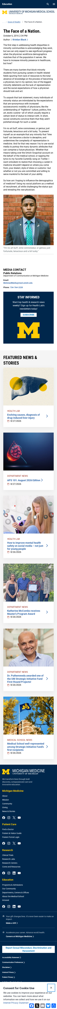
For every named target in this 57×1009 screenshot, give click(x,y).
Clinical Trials (7, 855)
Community (7, 804)
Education (7, 879)
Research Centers (9, 863)
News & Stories (8, 811)
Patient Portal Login (10, 837)
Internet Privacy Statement (16, 1003)
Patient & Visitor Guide (11, 833)
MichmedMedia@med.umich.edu (18, 283)
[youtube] (19, 818)
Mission (5, 800)
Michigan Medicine (13, 790)
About (4, 796)
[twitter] (14, 818)
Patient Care (9, 824)
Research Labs (8, 859)
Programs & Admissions (12, 885)
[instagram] (8, 818)
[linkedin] (14, 873)
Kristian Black (19, 39)
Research (7, 850)
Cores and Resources (11, 867)
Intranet (5, 900)
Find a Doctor (8, 829)
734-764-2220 (16, 287)
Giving (5, 807)
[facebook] (3, 818)
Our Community (9, 889)
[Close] (51, 988)
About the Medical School (13, 896)
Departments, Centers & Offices (15, 892)
